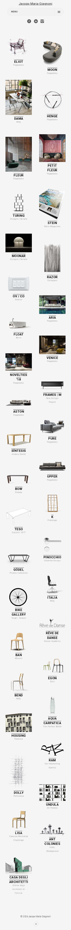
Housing (18, 735)
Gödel (18, 569)
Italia (52, 597)
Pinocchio (52, 557)
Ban (18, 655)
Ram (52, 760)
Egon (52, 678)
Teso (19, 529)
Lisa (18, 833)
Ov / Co (19, 296)
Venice (52, 358)
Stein (52, 223)
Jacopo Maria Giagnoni (35, 3)
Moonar (19, 256)
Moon (52, 69)
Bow (18, 489)
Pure (52, 438)
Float (19, 334)
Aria (52, 317)
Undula (52, 804)
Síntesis (18, 451)
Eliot (18, 61)
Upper (52, 476)
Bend (19, 695)
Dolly (19, 792)
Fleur (19, 175)
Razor (52, 277)
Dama (18, 118)
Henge (52, 116)
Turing (19, 215)
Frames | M (52, 395)
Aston (18, 411)
